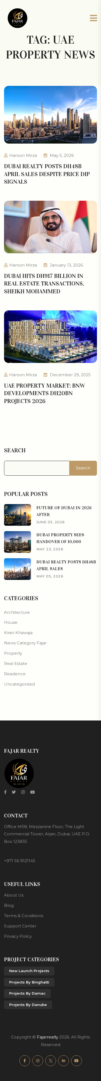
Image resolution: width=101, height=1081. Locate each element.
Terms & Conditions (23, 915)
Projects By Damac (27, 993)
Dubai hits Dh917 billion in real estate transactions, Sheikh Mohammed (44, 283)
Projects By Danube (28, 1004)
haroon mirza (23, 155)
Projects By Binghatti (29, 982)
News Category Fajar (25, 642)
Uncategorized (19, 684)
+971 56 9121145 (19, 860)
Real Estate (15, 663)
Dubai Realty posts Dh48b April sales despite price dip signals (47, 174)
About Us (13, 895)
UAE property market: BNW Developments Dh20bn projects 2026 (44, 393)
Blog (9, 905)
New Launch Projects (29, 971)
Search (15, 450)
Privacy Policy (18, 936)
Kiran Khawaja (18, 632)
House (11, 622)
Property (13, 653)
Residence (15, 673)
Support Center (20, 926)
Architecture (17, 612)
